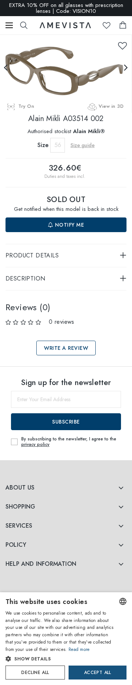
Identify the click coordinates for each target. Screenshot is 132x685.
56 (57, 145)
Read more (79, 649)
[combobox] (122, 601)
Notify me (68, 224)
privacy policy (35, 444)
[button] (60, 658)
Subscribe (66, 421)
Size (42, 145)
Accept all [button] (97, 672)
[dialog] (66, 638)
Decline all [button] (35, 672)
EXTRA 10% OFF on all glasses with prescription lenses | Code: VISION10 (66, 8)
